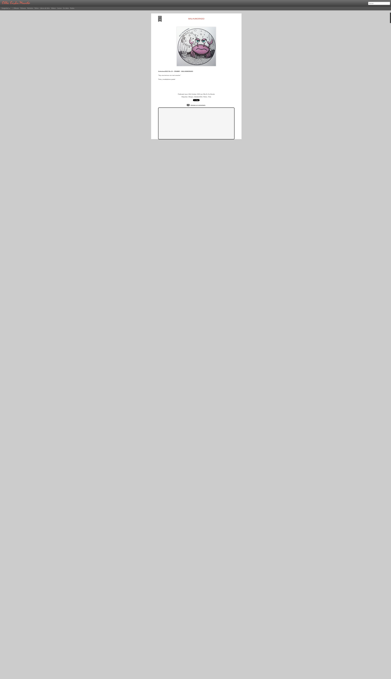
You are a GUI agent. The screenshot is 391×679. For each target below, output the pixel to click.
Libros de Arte (45, 8)
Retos (205, 97)
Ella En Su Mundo (209, 94)
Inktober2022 (198, 97)
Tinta (209, 97)
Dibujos (190, 97)
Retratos (30, 8)
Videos (53, 8)
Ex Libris (66, 8)
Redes (72, 8)
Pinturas (23, 8)
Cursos (59, 8)
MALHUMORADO (196, 19)
